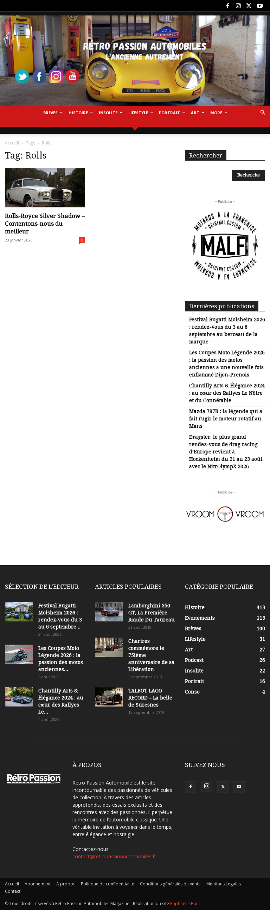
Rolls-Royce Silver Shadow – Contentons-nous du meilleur (45, 223)
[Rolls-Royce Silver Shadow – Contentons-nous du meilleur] (45, 188)
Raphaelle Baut (185, 903)
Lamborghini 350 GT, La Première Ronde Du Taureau (151, 612)
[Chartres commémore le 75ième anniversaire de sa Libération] (109, 647)
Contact (12, 891)
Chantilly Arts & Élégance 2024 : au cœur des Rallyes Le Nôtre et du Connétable (227, 393)
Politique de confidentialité (107, 884)
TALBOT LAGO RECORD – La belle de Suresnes (150, 698)
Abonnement (38, 884)
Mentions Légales (223, 884)
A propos (65, 884)
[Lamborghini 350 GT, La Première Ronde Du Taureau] (109, 611)
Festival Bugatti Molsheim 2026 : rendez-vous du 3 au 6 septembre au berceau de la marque (227, 330)
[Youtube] (260, 6)
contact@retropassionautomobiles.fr (114, 856)
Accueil (12, 143)
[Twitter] (249, 6)
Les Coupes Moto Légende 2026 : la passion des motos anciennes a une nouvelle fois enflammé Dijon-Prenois (227, 363)
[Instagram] (238, 6)
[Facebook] (227, 6)
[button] (263, 113)
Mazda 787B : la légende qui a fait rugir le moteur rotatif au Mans (225, 418)
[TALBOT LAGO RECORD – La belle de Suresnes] (109, 696)
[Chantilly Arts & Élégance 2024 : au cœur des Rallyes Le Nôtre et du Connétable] (19, 696)
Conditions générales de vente (170, 884)
